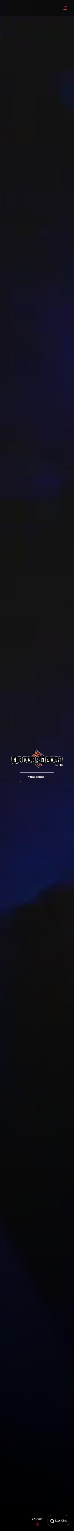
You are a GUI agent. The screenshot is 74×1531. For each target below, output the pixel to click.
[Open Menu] (65, 8)
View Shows (37, 776)
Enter (37, 1519)
